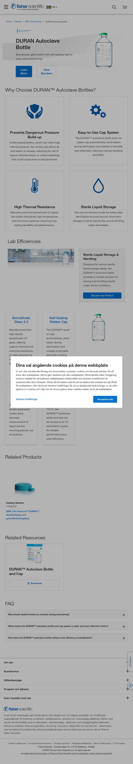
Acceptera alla (105, 399)
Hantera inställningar (27, 399)
